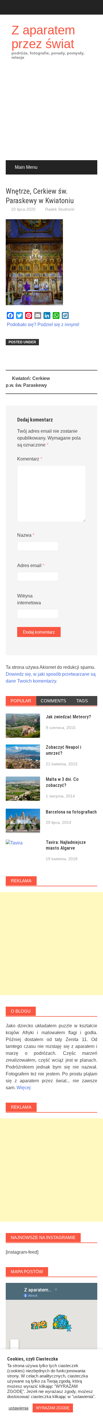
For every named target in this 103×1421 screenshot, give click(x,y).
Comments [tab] (53, 700)
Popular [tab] (21, 700)
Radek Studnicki (59, 209)
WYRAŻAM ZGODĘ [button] (53, 1408)
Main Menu (26, 167)
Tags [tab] (82, 700)
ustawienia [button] (18, 1408)
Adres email (30, 565)
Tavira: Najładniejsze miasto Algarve (66, 845)
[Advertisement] (51, 114)
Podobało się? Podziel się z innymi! (43, 324)
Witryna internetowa (29, 599)
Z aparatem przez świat (43, 37)
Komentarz (29, 458)
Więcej (24, 1087)
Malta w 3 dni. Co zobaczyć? (62, 782)
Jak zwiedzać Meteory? (68, 717)
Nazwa (25, 535)
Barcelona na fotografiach (71, 812)
